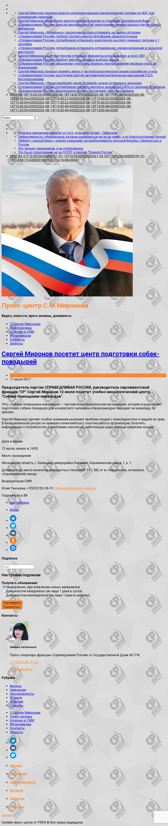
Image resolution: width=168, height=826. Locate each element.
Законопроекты (22, 694)
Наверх (7, 815)
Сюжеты (16, 705)
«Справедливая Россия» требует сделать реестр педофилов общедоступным (77, 36)
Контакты (17, 340)
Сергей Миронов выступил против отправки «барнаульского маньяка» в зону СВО (81, 56)
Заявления (18, 690)
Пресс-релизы (21, 328)
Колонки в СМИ (22, 332)
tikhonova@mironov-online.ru (75, 488)
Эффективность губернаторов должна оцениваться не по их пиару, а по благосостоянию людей (92, 137)
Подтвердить (12, 602)
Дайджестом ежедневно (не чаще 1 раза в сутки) (44, 591)
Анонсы (16, 686)
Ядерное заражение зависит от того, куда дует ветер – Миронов (67, 133)
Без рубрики (19, 375)
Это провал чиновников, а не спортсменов (50, 148)
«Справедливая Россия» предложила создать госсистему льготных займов (76, 91)
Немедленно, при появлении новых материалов (43, 587)
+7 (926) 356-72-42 (24, 662)
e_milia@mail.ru (21, 669)
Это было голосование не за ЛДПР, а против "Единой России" (65, 152)
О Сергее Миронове (25, 324)
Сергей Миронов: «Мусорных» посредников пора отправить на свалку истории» (79, 32)
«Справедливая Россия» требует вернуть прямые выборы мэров (68, 60)
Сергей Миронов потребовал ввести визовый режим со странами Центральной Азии (83, 21)
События (16, 701)
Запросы (16, 343)
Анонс (14, 510)
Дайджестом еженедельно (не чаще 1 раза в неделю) (48, 595)
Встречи (16, 698)
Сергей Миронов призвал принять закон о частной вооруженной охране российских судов (87, 71)
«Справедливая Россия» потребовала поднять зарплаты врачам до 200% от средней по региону (91, 87)
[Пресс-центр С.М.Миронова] (67, 295)
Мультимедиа (20, 336)
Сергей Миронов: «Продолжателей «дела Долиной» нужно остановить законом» (80, 83)
